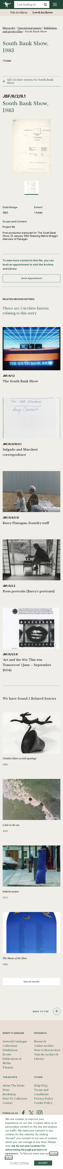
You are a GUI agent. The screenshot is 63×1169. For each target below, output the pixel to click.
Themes (8, 1067)
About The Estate (13, 1085)
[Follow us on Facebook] (23, 1113)
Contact (8, 1103)
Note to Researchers (47, 1050)
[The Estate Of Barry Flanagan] (8, 4)
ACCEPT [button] (43, 1163)
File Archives (18, 12)
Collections (10, 1045)
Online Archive (44, 1045)
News (6, 1090)
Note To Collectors (15, 1098)
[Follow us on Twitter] (31, 1113)
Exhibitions (10, 1050)
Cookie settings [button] (19, 1162)
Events (7, 1054)
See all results (31, 981)
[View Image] (31, 188)
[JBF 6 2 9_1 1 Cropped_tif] (31, 146)
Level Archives (43, 12)
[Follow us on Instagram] (39, 1113)
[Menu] (55, 4)
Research (40, 1041)
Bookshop (9, 1094)
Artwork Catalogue (15, 1041)
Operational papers (29, 28)
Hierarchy (9, 28)
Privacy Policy (43, 1098)
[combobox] (27, 4)
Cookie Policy (43, 1103)
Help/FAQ (40, 1085)
